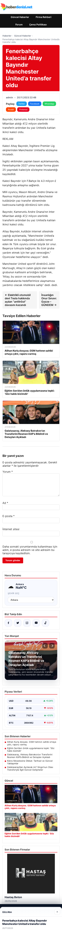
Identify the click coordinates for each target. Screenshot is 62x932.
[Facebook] (8, 623)
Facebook (34, 103)
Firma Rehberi (43, 17)
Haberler (6, 35)
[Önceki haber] (45, 646)
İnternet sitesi (10, 529)
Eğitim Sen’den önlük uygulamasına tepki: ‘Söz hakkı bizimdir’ (30, 749)
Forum (19, 24)
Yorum (7, 471)
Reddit (11, 109)
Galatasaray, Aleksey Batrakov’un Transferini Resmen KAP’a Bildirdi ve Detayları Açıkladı (29, 755)
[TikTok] (45, 623)
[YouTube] (36, 623)
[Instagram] (27, 623)
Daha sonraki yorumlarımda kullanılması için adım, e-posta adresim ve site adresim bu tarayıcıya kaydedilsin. (29, 550)
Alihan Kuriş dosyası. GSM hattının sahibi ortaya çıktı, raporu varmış (31, 743)
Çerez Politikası (38, 24)
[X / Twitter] (17, 623)
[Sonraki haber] (52, 646)
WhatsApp (49, 103)
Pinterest (23, 109)
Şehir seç (14, 593)
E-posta (8, 516)
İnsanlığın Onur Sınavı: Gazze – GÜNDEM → (49, 300)
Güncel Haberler (20, 17)
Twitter (21, 103)
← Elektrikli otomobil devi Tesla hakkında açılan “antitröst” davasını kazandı (18, 300)
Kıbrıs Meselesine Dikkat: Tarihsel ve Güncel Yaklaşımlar (30, 762)
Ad (5, 503)
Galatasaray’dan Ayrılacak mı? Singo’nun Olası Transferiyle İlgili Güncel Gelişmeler (30, 768)
